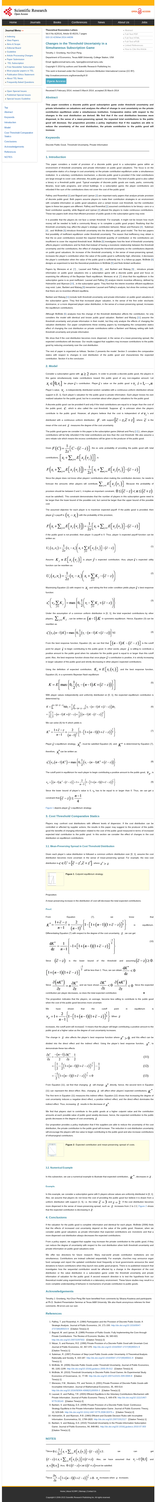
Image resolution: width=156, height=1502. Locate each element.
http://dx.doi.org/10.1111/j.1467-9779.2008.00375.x (89, 1412)
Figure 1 (50, 808)
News (101, 22)
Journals (35, 22)
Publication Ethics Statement (19, 74)
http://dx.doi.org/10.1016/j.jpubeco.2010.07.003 (123, 1426)
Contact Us (91, 1491)
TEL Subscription (14, 63)
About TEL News (14, 78)
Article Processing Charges (19, 55)
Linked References (133, 45)
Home (13, 22)
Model (7, 127)
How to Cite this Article (134, 49)
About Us (123, 22)
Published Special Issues (18, 95)
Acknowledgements (14, 146)
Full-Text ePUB (131, 41)
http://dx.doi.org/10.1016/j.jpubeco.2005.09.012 (90, 1368)
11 (68, 297)
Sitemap (82, 1491)
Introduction (10, 122)
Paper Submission (14, 59)
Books (57, 22)
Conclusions (10, 141)
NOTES (8, 157)
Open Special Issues (16, 91)
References (10, 152)
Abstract (128, 30)
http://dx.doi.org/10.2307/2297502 (68, 1340)
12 (136, 431)
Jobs (144, 22)
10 (72, 283)
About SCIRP (71, 1491)
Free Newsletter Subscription (20, 67)
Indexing (10, 36)
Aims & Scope (12, 44)
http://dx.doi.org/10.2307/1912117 (110, 1419)
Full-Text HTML (131, 38)
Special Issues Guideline (17, 98)
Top (6, 107)
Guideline (10, 51)
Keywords (9, 117)
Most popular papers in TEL (19, 70)
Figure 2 (142, 1206)
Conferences (79, 22)
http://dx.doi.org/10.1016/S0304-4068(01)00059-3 (76, 1390)
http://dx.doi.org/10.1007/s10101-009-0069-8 (110, 1376)
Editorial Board (13, 48)
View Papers (12, 40)
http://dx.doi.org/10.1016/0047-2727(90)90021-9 (116, 1347)
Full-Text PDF (130, 34)
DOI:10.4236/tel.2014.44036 (59, 37)
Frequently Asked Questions (19, 82)
